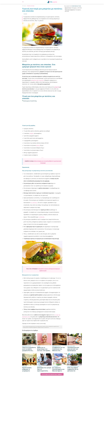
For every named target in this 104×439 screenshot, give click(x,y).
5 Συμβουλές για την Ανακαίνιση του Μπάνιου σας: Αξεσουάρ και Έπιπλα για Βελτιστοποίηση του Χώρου (59, 349)
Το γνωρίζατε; (55, 366)
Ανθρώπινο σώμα (71, 346)
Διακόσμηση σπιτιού (26, 346)
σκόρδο (32, 133)
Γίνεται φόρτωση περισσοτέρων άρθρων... (52, 374)
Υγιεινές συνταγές (30, 5)
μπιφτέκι (56, 87)
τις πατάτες (34, 202)
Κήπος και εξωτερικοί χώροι (73, 366)
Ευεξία (38, 346)
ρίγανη (38, 145)
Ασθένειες (39, 366)
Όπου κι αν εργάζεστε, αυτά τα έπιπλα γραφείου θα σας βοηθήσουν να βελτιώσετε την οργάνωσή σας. (29, 349)
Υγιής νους (24, 366)
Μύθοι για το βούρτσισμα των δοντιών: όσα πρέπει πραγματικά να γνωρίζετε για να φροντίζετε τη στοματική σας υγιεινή (44, 349)
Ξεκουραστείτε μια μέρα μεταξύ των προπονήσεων (73, 349)
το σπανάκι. (41, 217)
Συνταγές (24, 5)
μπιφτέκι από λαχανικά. (38, 80)
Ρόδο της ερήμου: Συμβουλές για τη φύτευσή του (72, 369)
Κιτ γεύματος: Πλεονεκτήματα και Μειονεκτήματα (58, 369)
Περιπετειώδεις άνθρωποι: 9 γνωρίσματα (27, 369)
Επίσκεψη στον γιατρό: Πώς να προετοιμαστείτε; (44, 369)
